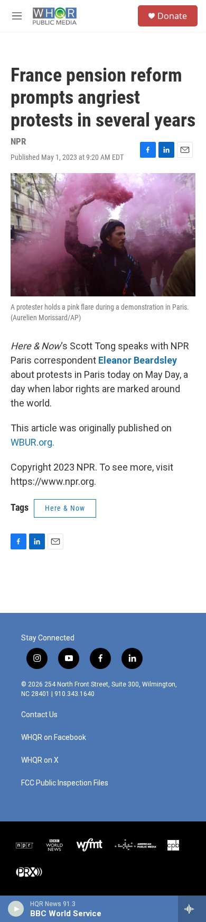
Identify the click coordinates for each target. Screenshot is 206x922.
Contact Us (39, 715)
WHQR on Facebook (53, 738)
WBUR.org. (32, 442)
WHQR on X (40, 760)
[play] (16, 908)
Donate (172, 16)
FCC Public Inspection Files (64, 783)
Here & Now (65, 508)
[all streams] (192, 909)
